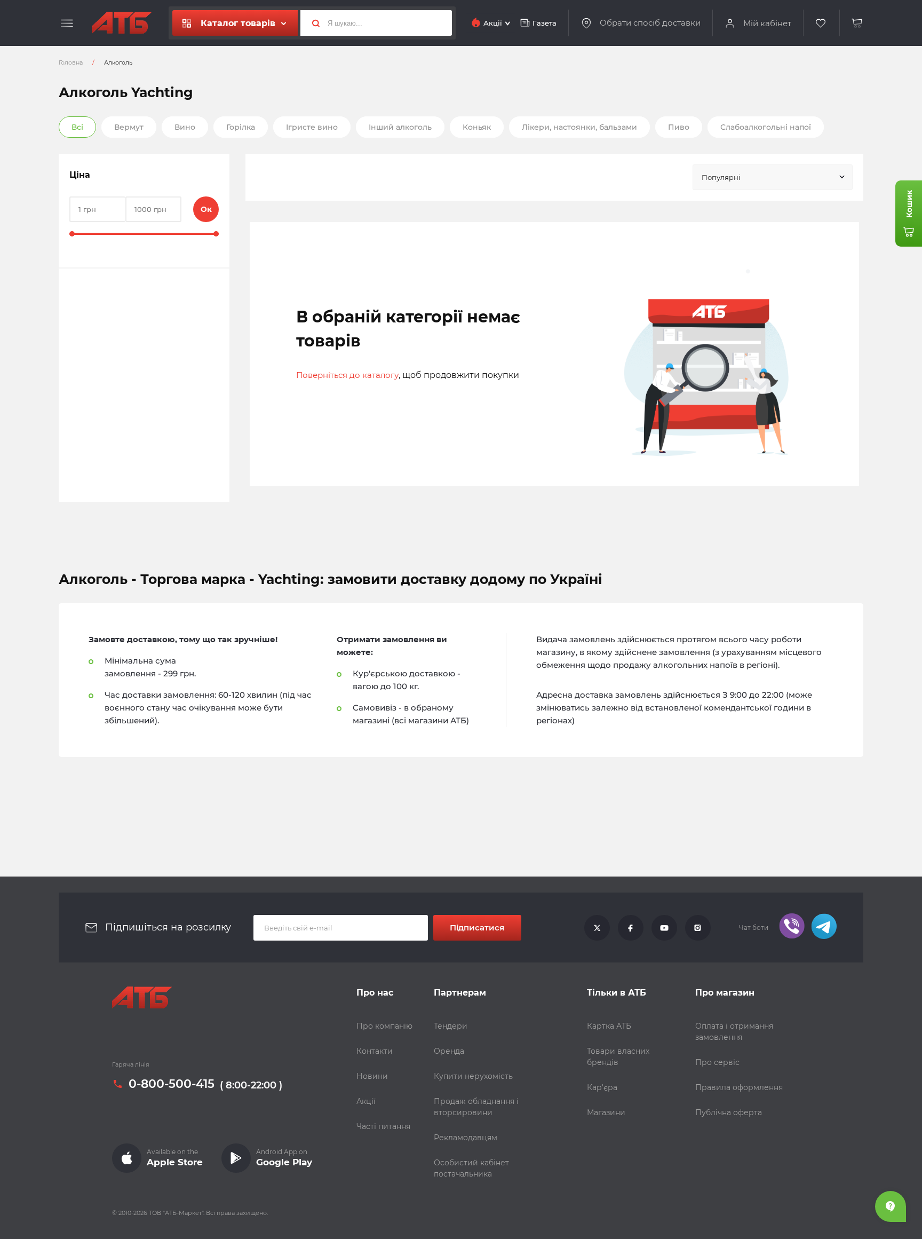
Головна (71, 62)
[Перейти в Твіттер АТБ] (597, 928)
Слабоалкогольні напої (765, 127)
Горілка (240, 127)
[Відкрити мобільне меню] (67, 23)
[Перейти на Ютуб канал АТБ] (664, 928)
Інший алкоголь (400, 127)
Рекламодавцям (465, 1137)
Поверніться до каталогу (347, 375)
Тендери (450, 1026)
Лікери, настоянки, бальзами (579, 127)
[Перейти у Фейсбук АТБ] (630, 928)
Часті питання (383, 1126)
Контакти (374, 1051)
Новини (372, 1076)
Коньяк (477, 127)
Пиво (678, 127)
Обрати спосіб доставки (650, 23)
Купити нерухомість (473, 1076)
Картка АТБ (609, 1026)
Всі (77, 127)
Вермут (129, 127)
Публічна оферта (728, 1112)
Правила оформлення (739, 1087)
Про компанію (384, 1026)
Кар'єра (602, 1087)
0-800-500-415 (171, 1084)
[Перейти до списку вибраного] (821, 23)
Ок (206, 209)
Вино (184, 127)
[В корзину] (857, 23)
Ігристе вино (312, 127)
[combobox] (773, 177)
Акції (366, 1101)
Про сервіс (717, 1062)
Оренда (449, 1051)
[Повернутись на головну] (122, 23)
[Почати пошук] (311, 23)
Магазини (606, 1112)
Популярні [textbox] (721, 177)
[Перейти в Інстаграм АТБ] (698, 928)
